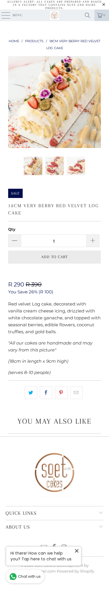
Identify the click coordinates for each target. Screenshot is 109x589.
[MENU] (3, 15)
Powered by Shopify (75, 571)
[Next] (96, 102)
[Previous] (12, 102)
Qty (11, 229)
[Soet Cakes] (54, 15)
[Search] (87, 15)
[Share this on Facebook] (46, 392)
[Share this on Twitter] (31, 392)
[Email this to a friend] (76, 392)
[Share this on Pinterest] (61, 392)
